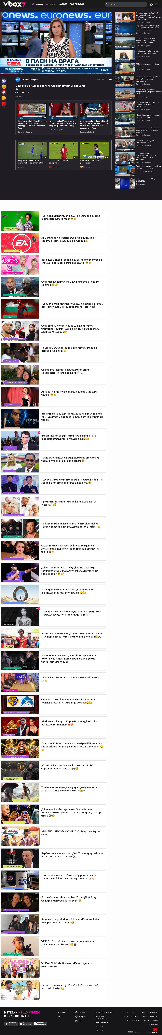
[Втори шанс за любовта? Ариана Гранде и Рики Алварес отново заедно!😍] (20, 924)
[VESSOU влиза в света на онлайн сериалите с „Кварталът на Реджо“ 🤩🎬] (20, 946)
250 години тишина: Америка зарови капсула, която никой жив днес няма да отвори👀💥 (69, 877)
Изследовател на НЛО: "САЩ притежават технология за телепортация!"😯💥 (67, 591)
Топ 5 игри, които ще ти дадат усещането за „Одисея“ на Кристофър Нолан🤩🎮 (69, 789)
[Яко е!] (3, 81)
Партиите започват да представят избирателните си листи (149, 91)
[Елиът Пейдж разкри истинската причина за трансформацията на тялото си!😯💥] (20, 440)
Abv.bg (125, 1012)
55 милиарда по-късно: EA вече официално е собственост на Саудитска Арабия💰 (67, 239)
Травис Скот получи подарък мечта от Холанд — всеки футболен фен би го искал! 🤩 (71, 459)
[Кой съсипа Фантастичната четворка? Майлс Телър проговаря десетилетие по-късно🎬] (20, 528)
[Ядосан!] (3, 104)
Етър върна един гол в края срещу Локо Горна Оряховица (31, 161)
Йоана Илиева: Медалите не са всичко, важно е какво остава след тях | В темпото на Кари (62, 123)
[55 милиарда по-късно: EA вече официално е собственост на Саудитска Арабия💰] (20, 243)
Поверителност (101, 1022)
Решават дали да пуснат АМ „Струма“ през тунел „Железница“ (147, 104)
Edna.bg (125, 1016)
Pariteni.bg (154, 1016)
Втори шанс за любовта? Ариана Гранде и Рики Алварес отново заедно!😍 (70, 921)
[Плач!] (3, 98)
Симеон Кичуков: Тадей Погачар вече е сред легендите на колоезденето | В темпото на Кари (32, 124)
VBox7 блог (153, 1024)
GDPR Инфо (99, 1026)
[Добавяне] (107, 20)
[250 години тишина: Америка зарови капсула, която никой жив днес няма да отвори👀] (20, 880)
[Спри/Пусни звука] (8, 71)
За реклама (136, 1020)
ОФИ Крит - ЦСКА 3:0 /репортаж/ (59, 161)
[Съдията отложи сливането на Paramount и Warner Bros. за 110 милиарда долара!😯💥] (20, 704)
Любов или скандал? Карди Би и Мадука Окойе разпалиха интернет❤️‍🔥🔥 (69, 723)
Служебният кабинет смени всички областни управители (148, 52)
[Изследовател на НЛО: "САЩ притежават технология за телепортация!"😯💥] (20, 594)
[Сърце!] (3, 92)
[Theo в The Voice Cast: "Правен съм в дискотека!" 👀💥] (20, 682)
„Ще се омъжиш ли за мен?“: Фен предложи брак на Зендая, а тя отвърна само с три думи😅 (72, 481)
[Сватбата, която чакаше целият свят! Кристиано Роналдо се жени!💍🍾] (20, 375)
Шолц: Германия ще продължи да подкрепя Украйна (148, 116)
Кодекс (58, 1016)
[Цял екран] (107, 71)
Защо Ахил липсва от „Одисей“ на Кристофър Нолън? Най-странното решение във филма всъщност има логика (69, 658)
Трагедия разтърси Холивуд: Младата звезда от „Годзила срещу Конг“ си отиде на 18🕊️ (71, 613)
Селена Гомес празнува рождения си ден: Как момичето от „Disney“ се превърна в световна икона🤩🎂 (70, 548)
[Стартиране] (4, 71)
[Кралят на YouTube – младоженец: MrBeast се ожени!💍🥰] (20, 506)
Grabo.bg (144, 1016)
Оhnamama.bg (153, 1012)
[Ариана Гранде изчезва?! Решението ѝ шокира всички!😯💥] (20, 397)
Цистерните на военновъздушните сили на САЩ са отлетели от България (147, 156)
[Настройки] (107, 15)
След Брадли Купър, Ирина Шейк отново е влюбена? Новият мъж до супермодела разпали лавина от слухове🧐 (70, 328)
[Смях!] (3, 87)
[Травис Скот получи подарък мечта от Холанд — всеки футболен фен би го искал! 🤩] (20, 462)
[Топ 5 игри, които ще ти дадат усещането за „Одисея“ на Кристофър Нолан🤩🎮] (20, 792)
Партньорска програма (104, 1012)
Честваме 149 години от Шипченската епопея (146, 141)
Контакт (146, 1020)
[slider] (31, 68)
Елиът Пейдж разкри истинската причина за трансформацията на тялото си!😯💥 (68, 437)
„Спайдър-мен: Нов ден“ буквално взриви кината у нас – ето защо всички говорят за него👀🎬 (72, 305)
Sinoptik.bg (134, 1016)
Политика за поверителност (101, 1017)
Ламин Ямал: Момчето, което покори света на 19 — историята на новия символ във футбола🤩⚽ (71, 635)
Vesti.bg (133, 1012)
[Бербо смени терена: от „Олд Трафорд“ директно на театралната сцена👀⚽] (20, 858)
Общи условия (61, 1012)
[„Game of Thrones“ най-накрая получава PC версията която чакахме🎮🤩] (20, 770)
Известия (99, 1030)
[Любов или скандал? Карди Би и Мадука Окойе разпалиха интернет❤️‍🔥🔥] (20, 726)
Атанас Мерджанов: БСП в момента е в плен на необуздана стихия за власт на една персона (148, 16)
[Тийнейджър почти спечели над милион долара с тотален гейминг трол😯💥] (20, 221)
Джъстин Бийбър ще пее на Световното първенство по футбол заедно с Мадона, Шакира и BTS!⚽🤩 (71, 812)
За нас (127, 1020)
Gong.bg (142, 1012)
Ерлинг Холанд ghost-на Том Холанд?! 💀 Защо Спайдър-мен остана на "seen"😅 (69, 899)
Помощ (155, 1020)
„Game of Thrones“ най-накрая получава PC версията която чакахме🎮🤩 (67, 767)
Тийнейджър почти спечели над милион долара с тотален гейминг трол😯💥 (70, 217)
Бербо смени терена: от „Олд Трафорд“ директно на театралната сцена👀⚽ (72, 855)
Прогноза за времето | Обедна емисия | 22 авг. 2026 (149, 167)
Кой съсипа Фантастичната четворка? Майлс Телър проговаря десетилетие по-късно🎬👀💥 (71, 525)
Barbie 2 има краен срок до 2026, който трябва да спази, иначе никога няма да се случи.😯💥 (71, 261)
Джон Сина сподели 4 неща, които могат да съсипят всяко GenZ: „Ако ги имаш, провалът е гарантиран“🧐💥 (69, 570)
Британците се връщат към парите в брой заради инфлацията (148, 79)
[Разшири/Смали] (102, 71)
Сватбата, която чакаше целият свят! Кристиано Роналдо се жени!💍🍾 (65, 371)
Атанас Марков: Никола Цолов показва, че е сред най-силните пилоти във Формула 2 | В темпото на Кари (94, 124)
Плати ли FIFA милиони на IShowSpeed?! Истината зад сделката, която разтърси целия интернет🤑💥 (72, 746)
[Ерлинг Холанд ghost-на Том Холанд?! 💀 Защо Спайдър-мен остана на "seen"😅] (20, 902)
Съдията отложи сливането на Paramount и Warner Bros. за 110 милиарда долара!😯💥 (68, 701)
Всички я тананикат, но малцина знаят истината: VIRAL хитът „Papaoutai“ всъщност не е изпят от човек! (72, 416)
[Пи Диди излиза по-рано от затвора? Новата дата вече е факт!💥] (20, 353)
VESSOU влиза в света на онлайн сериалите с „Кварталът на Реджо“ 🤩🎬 (68, 943)
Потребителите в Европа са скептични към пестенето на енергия (148, 130)
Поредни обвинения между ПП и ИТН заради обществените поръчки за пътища (148, 28)
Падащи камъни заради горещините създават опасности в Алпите (145, 40)
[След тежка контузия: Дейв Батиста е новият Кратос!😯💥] (20, 287)
